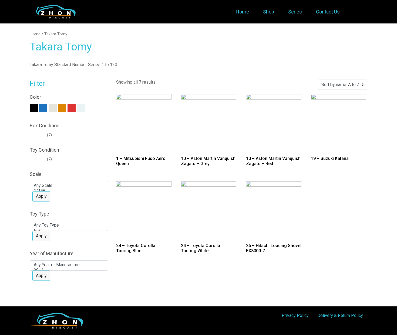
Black (34, 108)
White (90, 108)
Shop (268, 12)
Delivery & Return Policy (340, 315)
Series (295, 12)
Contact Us (328, 12)
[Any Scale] (69, 185)
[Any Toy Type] (69, 225)
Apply (41, 196)
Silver (81, 108)
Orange (62, 108)
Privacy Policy (295, 315)
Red (72, 108)
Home (242, 12)
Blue (43, 108)
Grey (53, 108)
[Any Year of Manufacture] (69, 265)
